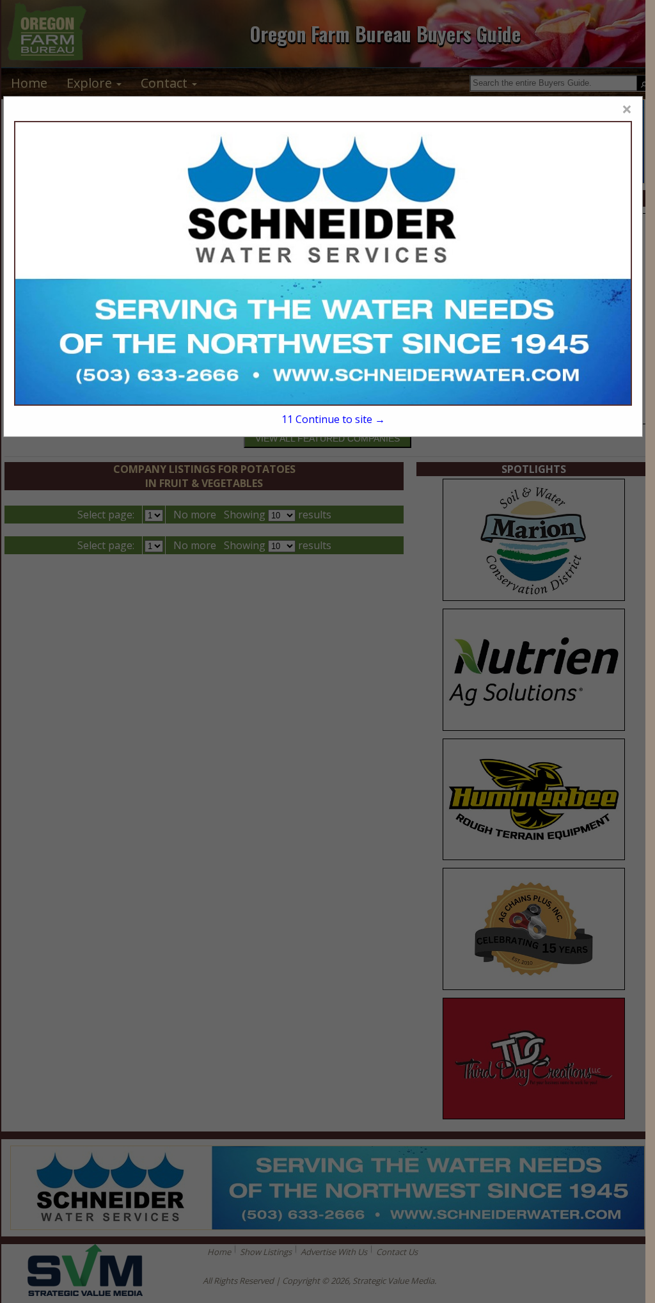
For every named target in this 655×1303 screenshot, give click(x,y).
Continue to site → (333, 419)
